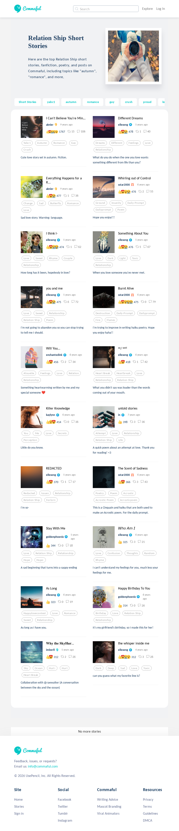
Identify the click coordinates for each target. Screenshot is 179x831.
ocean (39, 668)
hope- (40, 560)
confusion (114, 553)
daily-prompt (135, 202)
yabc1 (51, 102)
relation (74, 373)
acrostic (128, 493)
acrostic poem (105, 500)
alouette (29, 373)
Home (18, 799)
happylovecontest (35, 613)
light (123, 258)
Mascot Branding (109, 806)
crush (129, 102)
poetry (100, 493)
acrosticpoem (128, 500)
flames (111, 320)
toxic (135, 258)
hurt (64, 668)
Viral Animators (108, 813)
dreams (100, 142)
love (148, 142)
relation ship (32, 320)
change (28, 203)
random (149, 553)
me (37, 433)
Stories (19, 806)
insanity (116, 202)
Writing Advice (107, 799)
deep (111, 668)
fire (98, 320)
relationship (103, 149)
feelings (133, 142)
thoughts (132, 553)
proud (147, 102)
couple (68, 258)
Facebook (64, 799)
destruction (103, 313)
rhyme (53, 258)
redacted (29, 493)
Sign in (19, 813)
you (26, 433)
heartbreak (123, 373)
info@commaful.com (43, 766)
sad (41, 203)
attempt (101, 433)
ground (100, 202)
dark (111, 258)
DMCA (147, 820)
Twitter (63, 806)
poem (120, 209)
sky (26, 668)
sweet (39, 258)
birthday (101, 613)
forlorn (51, 500)
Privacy (148, 799)
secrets (62, 433)
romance (93, 102)
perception (30, 440)
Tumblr (63, 813)
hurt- (52, 668)
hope (27, 560)
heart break (103, 373)
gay (112, 102)
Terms (147, 806)
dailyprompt (103, 209)
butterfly (55, 203)
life (121, 440)
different (116, 142)
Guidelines (150, 813)
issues (45, 493)
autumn (71, 102)
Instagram (65, 820)
